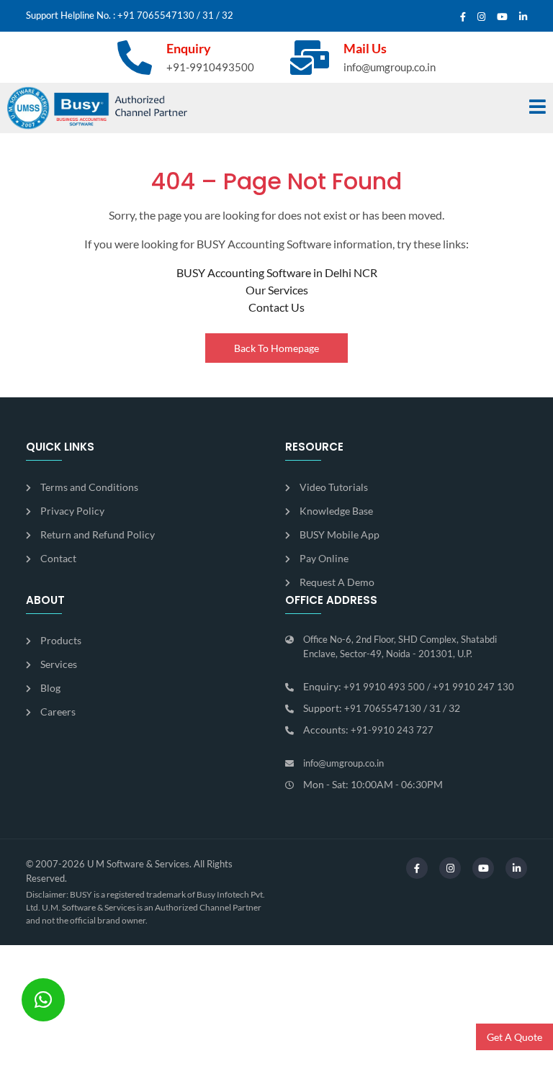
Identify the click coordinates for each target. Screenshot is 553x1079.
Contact (58, 558)
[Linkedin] (523, 17)
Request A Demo (337, 582)
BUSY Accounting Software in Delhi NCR (276, 272)
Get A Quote (514, 1037)
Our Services (277, 290)
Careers (58, 711)
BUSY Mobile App (339, 534)
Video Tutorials (334, 487)
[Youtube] (502, 17)
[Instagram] (481, 17)
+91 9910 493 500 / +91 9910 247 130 (428, 686)
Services (58, 664)
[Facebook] (463, 17)
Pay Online (324, 558)
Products (60, 640)
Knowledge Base (336, 511)
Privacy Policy (72, 511)
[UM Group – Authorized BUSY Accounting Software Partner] (97, 108)
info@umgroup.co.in (389, 66)
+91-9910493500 (210, 66)
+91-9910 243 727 (392, 730)
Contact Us (276, 307)
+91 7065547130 (155, 15)
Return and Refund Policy (97, 534)
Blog (50, 688)
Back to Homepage (276, 348)
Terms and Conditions (89, 487)
